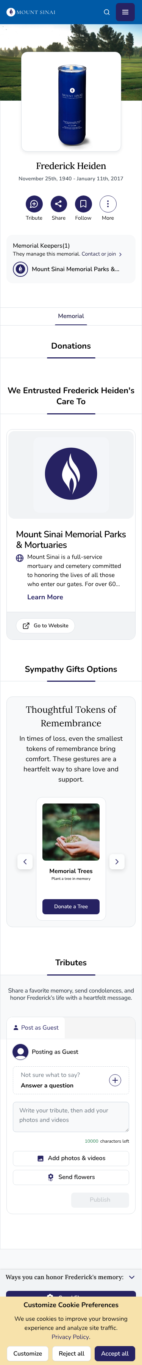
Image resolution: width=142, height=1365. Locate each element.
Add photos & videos (77, 1158)
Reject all (71, 1353)
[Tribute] (34, 204)
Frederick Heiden (71, 166)
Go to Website (51, 625)
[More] (108, 204)
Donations (71, 346)
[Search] (106, 12)
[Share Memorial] (58, 204)
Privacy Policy (70, 1337)
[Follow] (83, 204)
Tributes (71, 962)
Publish (100, 1200)
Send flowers (76, 1177)
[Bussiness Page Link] (19, 557)
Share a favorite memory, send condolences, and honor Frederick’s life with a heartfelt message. (71, 994)
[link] (71, 859)
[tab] (36, 1027)
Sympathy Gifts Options (71, 669)
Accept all (115, 1353)
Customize (27, 1353)
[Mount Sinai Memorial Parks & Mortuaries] (20, 269)
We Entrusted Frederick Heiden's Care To (71, 396)
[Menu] (125, 12)
